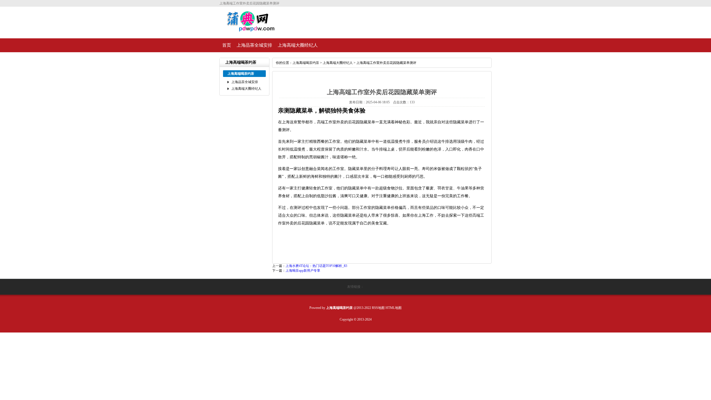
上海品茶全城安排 (254, 45)
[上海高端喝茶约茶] (247, 29)
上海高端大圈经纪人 (298, 45)
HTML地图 (393, 308)
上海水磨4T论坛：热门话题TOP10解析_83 (316, 266)
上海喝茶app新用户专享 (303, 270)
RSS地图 (378, 308)
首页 (226, 45)
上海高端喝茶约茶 (305, 63)
